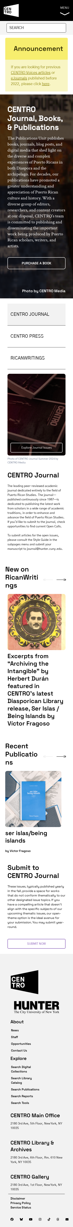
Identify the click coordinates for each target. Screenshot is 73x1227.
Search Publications (25, 1089)
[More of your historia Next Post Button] (61, 757)
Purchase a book (36, 263)
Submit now (36, 943)
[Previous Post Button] (48, 580)
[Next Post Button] (61, 580)
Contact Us (19, 1050)
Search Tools (20, 1103)
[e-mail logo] (67, 1219)
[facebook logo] (11, 1219)
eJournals (19, 78)
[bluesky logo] (21, 1219)
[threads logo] (58, 1219)
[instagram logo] (40, 1219)
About (17, 1022)
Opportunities (21, 1044)
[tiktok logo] (49, 1219)
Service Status (20, 1207)
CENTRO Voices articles (31, 73)
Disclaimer (15, 1198)
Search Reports (22, 1096)
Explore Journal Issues (36, 447)
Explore (18, 1058)
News (15, 1030)
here (45, 84)
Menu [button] (64, 7)
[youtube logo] (30, 1219)
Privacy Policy (20, 1203)
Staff (14, 1037)
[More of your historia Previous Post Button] (48, 757)
